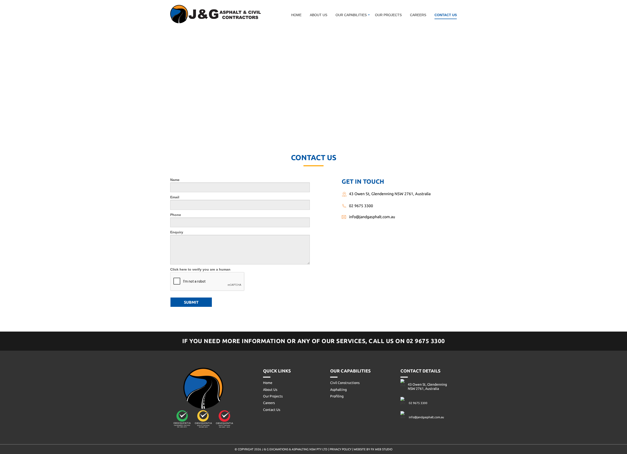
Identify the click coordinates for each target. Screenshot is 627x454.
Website (360, 449)
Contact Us (445, 15)
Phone (175, 215)
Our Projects (388, 15)
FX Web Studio (381, 449)
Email (174, 197)
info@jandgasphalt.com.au (372, 217)
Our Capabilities (351, 15)
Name (175, 180)
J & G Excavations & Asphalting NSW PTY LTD (295, 449)
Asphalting (350, 33)
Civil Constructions (358, 25)
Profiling (348, 41)
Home (296, 15)
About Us (318, 15)
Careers (418, 15)
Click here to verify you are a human (200, 269)
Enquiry (176, 232)
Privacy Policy (340, 449)
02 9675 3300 (361, 205)
